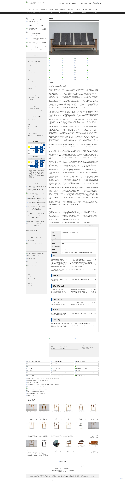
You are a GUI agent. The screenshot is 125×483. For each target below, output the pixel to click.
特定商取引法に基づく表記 (88, 465)
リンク (45, 465)
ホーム (32, 465)
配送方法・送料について (76, 465)
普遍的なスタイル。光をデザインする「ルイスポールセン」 (36, 190)
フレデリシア (30, 77)
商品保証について (31, 278)
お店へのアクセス (39, 265)
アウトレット (35, 9)
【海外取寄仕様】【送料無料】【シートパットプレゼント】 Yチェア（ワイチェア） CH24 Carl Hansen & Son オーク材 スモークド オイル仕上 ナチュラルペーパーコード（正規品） (44, 451)
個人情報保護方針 (39, 465)
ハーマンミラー (31, 79)
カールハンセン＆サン (32, 63)
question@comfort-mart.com (41, 12)
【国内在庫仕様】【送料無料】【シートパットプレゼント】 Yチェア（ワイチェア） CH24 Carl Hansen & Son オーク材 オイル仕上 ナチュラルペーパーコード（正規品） (44, 415)
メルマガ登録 (94, 12)
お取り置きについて (32, 283)
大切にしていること (40, 253)
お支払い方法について (65, 465)
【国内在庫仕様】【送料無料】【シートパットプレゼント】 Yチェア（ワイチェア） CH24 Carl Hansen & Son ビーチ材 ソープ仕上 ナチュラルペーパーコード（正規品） (93, 433)
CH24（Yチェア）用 (34, 97)
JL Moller (30, 88)
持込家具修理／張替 (43, 9)
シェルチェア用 (33, 101)
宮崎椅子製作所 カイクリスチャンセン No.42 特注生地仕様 (68, 449)
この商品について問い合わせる (87, 347)
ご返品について (31, 276)
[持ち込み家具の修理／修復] (75, 338)
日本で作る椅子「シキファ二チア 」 (39, 195)
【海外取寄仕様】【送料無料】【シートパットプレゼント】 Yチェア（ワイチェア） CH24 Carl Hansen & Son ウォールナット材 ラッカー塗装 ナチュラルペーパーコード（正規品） (93, 415)
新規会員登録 (73, 12)
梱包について (36, 258)
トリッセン (30, 92)
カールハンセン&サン (53, 9)
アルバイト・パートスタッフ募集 (35, 288)
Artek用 (32, 99)
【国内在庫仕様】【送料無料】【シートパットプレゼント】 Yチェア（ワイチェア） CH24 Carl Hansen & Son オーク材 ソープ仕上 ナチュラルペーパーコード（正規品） (32, 451)
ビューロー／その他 (32, 128)
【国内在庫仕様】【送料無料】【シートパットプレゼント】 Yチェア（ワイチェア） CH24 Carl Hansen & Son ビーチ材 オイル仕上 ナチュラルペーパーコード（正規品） (32, 415)
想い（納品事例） (39, 243)
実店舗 (52, 12)
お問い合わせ (56, 465)
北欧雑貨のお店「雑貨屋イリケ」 (40, 225)
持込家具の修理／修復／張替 (34, 61)
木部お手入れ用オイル (42, 221)
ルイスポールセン (70, 9)
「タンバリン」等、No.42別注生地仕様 (39, 208)
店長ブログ (34, 240)
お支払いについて (31, 280)
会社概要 (30, 285)
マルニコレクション (32, 86)
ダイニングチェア (31, 119)
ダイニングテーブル (32, 122)
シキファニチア (31, 90)
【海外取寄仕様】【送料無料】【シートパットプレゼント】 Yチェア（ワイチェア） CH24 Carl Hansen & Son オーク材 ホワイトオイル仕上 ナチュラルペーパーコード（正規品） (81, 415)
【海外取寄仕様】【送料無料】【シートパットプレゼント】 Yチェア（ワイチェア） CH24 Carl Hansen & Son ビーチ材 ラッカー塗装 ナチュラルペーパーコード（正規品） (56, 415)
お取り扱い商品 (31, 271)
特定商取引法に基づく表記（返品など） (89, 345)
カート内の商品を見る (84, 12)
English (96, 4)
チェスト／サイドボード (33, 126)
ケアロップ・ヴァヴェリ (35, 108)
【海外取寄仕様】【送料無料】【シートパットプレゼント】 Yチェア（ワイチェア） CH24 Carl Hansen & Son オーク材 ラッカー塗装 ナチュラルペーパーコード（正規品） (68, 415)
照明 (29, 124)
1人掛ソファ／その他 (32, 133)
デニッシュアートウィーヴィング (37, 110)
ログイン (58, 12)
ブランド (29, 9)
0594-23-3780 (32, 12)
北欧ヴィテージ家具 (32, 65)
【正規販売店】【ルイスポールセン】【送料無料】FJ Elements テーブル (81, 431)
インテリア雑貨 (31, 104)
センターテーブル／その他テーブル (35, 135)
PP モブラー (30, 68)
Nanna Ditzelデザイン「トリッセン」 (36, 218)
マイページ (66, 12)
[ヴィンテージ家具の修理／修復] (49, 338)
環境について (36, 255)
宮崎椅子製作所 (63, 9)
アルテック (78, 9)
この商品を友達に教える (86, 348)
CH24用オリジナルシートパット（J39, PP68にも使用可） (56, 449)
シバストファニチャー (32, 83)
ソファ (29, 131)
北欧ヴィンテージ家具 (86, 9)
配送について (30, 274)
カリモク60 (95, 9)
